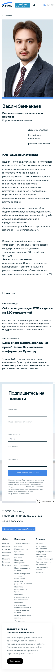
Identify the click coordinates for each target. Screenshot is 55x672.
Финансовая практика (20, 622)
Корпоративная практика (21, 550)
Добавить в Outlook (38, 129)
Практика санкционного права (20, 589)
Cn (52, 4)
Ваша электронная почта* (19, 422)
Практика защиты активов (22, 569)
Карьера (6, 562)
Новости (6, 559)
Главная (5, 543)
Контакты (6, 565)
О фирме (6, 546)
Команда (6, 550)
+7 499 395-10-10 (12, 521)
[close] (53, 501)
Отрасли (6, 556)
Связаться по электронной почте (19, 529)
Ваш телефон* (14, 434)
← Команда (7, 15)
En (48, 4)
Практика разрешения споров (23, 582)
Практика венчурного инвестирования (21, 562)
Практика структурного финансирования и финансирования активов (22, 607)
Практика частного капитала (22, 616)
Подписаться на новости (27, 473)
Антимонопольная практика (22, 544)
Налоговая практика (19, 555)
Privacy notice (46, 501)
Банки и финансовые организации (41, 546)
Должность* (13, 459)
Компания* (13, 447)
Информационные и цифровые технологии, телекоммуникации (44, 555)
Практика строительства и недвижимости (21, 597)
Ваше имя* (13, 409)
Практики (6, 553)
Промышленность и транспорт (43, 563)
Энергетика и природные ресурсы (42, 569)
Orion (5, 539)
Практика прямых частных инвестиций (22, 575)
